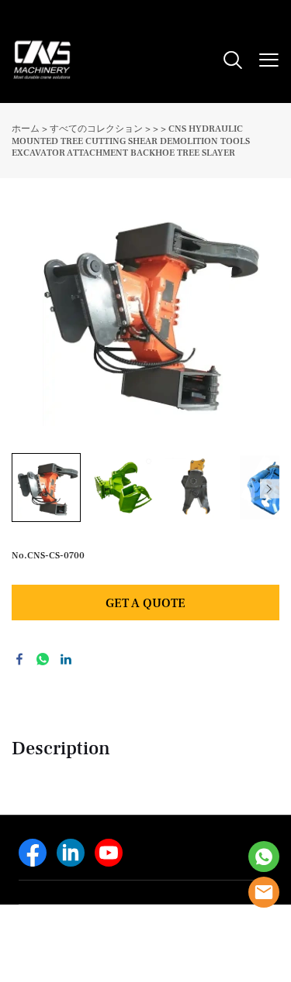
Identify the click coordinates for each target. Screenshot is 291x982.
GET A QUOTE (145, 603)
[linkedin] (71, 853)
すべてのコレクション (96, 129)
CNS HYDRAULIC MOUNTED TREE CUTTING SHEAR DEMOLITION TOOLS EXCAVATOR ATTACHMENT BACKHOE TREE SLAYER (131, 141)
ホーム (26, 129)
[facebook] (33, 853)
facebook (19, 659)
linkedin (66, 659)
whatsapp (42, 659)
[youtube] (109, 853)
